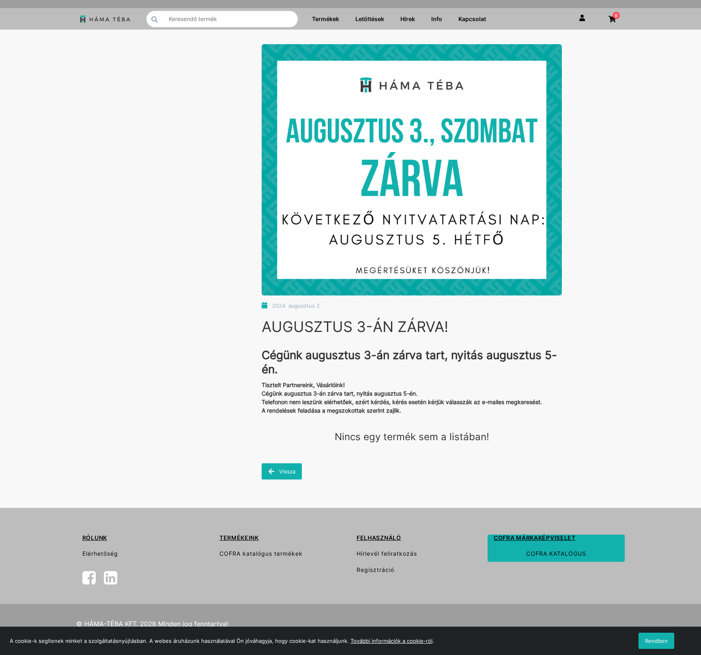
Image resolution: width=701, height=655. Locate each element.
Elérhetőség (100, 553)
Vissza (286, 471)
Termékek (325, 18)
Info (436, 18)
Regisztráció (375, 569)
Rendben (656, 641)
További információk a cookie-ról (391, 641)
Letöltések (369, 18)
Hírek (407, 18)
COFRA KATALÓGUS (556, 553)
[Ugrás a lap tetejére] (677, 605)
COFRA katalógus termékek (261, 553)
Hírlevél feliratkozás (387, 553)
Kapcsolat (472, 18)
